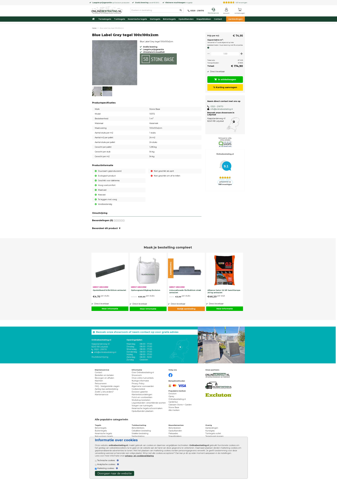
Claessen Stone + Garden (180, 404)
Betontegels (169, 19)
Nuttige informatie (140, 381)
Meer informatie (110, 309)
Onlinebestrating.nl (177, 399)
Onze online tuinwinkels (142, 378)
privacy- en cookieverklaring (139, 456)
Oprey (171, 396)
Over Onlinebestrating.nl (143, 372)
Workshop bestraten (141, 400)
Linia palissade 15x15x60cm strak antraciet (185, 291)
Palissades (173, 433)
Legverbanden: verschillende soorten (149, 403)
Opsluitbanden (186, 19)
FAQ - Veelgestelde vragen (107, 386)
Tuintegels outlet (213, 433)
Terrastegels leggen (214, 436)
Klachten (99, 381)
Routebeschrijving (99, 357)
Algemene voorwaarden (143, 386)
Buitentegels (101, 431)
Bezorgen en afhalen (104, 378)
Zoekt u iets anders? (104, 392)
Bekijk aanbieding (186, 309)
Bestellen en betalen (104, 375)
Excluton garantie (140, 392)
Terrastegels (104, 19)
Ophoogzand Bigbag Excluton (145, 290)
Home (94, 28)
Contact (218, 19)
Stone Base (173, 407)
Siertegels (155, 19)
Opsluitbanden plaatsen (142, 411)
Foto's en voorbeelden (142, 397)
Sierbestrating (138, 436)
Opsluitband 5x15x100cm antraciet (109, 290)
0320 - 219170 (216, 106)
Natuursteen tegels (104, 436)
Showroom (137, 375)
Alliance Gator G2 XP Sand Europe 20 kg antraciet (223, 291)
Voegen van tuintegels (142, 405)
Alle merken (174, 410)
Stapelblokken (203, 19)
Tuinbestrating (139, 425)
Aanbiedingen (235, 19)
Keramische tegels (137, 19)
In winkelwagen (227, 79)
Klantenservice (101, 394)
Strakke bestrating (140, 433)
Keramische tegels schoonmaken (147, 408)
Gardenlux (173, 402)
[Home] (106, 10)
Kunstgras (210, 431)
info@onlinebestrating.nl (221, 109)
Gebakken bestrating (141, 431)
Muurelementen (176, 425)
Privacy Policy (138, 383)
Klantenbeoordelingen (142, 394)
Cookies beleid (138, 389)
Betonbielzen (174, 428)
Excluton (118, 3)
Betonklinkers (138, 428)
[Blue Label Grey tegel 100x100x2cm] (114, 63)
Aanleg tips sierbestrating (106, 389)
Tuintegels (119, 19)
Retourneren (101, 383)
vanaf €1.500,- (147, 3)
